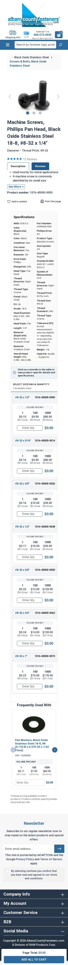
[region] (34, 96)
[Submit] (59, 848)
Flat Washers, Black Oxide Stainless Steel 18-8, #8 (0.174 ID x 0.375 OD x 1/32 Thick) (32, 745)
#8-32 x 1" (21, 656)
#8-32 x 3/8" (22, 483)
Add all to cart (34, 959)
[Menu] (7, 44)
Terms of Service (51, 859)
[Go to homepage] (34, 15)
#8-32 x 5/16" (23, 440)
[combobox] (35, 44)
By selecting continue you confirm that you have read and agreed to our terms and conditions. (34, 875)
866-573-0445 (42, 34)
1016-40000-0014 (45, 440)
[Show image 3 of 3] (40, 113)
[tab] (18, 166)
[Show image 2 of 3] (34, 113)
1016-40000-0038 (45, 526)
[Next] (58, 96)
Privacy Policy (25, 859)
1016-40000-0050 (45, 569)
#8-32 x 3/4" (22, 613)
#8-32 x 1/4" (22, 397)
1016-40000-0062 (45, 613)
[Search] (60, 44)
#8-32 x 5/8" (22, 569)
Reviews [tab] (40, 166)
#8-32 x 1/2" (22, 526)
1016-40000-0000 (45, 397)
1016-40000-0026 (45, 483)
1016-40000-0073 (45, 656)
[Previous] (9, 96)
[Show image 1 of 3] (27, 113)
